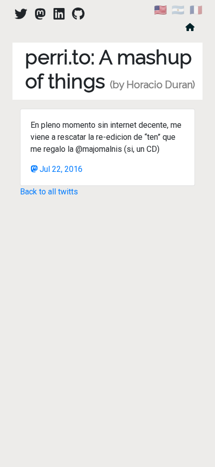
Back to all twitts (49, 191)
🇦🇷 (178, 10)
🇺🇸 (160, 10)
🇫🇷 (196, 10)
